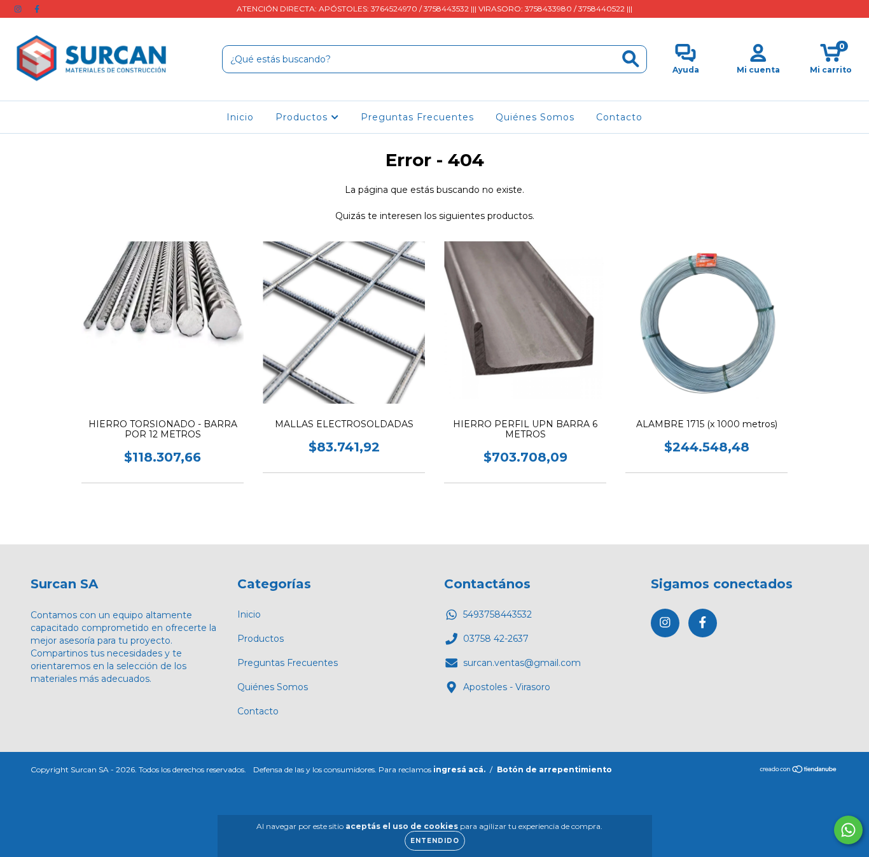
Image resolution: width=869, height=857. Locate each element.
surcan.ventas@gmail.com (522, 663)
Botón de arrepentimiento (554, 769)
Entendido (434, 841)
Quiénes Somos (535, 117)
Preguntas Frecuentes (417, 117)
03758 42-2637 (496, 638)
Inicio (240, 117)
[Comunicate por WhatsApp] (848, 830)
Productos (303, 117)
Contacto (619, 117)
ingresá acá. (459, 769)
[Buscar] (631, 59)
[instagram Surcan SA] (19, 9)
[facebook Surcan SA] (37, 9)
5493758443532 (497, 614)
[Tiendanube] (798, 770)
